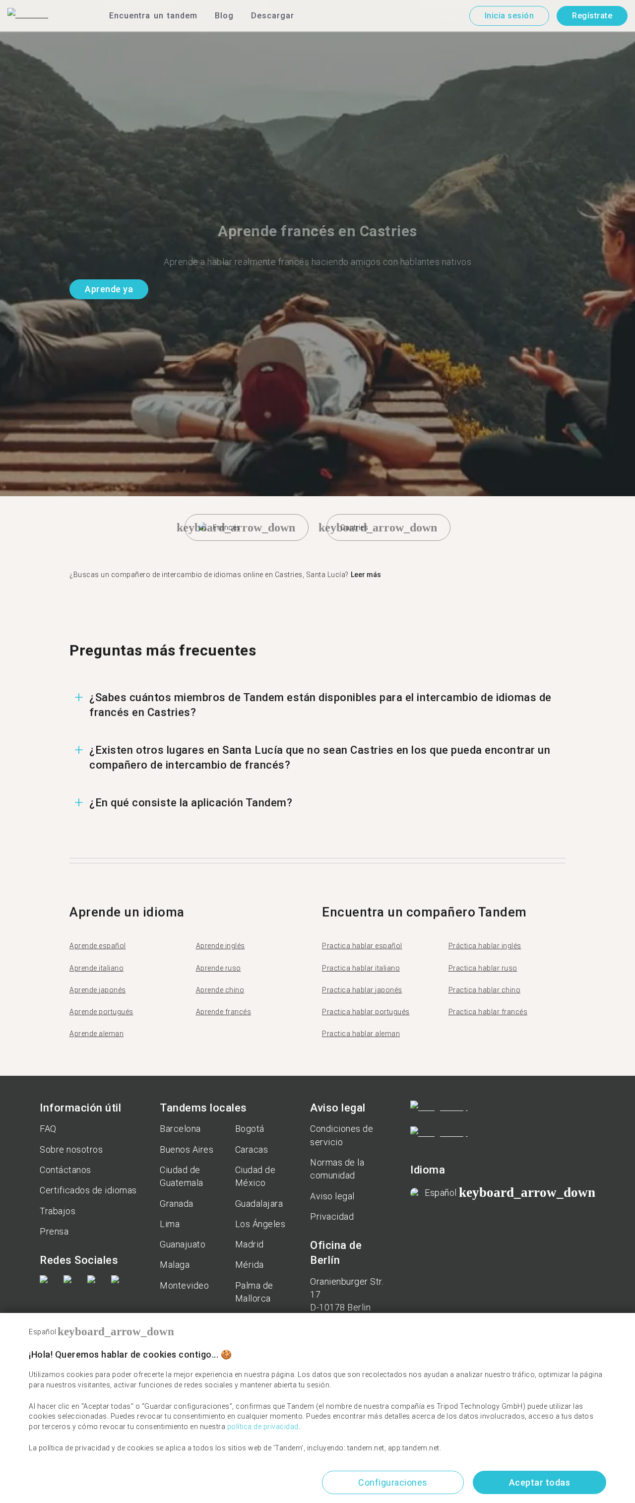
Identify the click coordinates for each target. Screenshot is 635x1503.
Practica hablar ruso (482, 968)
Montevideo (184, 1285)
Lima (170, 1224)
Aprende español (97, 946)
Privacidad (332, 1216)
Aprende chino (220, 990)
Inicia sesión (509, 15)
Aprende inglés (220, 946)
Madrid (249, 1244)
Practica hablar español (362, 946)
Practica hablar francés (488, 1012)
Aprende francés (224, 1012)
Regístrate (592, 15)
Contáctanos (65, 1170)
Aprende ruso (218, 968)
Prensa (54, 1231)
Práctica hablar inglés (484, 946)
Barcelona (180, 1128)
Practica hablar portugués (366, 1012)
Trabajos (57, 1211)
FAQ (48, 1128)
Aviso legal (332, 1196)
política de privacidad (263, 1427)
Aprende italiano (96, 968)
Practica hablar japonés (362, 990)
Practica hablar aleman (361, 1034)
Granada (176, 1203)
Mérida (249, 1264)
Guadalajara (259, 1203)
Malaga (175, 1264)
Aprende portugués (101, 1012)
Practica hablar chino (484, 990)
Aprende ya (109, 289)
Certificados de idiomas (88, 1190)
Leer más (366, 575)
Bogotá (249, 1128)
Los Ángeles (260, 1224)
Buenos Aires (186, 1149)
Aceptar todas (540, 1482)
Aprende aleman (96, 1034)
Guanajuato (182, 1244)
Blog (224, 15)
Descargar (272, 15)
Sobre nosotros (71, 1149)
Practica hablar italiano (361, 968)
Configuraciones (393, 1482)
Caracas (251, 1149)
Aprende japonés (97, 990)
